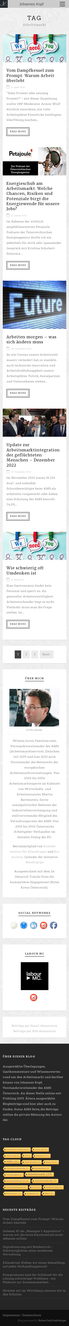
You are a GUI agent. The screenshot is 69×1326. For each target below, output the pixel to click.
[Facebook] (53, 925)
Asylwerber (33, 1193)
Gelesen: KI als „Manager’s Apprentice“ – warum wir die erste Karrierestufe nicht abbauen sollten (33, 1234)
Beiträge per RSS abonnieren (34, 1031)
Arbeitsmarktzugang (16, 1187)
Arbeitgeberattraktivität (17, 1168)
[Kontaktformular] (13, 925)
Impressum (11, 1315)
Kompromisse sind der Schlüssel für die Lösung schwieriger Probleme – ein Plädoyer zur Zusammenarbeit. (33, 1278)
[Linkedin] (33, 925)
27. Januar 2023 (19, 215)
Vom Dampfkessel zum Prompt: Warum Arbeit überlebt (30, 75)
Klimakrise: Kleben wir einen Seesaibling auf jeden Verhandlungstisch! (34, 1264)
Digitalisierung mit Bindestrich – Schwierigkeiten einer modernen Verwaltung (28, 1250)
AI (27, 1156)
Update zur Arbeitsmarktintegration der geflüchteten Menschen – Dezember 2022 (33, 455)
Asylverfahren (13, 1193)
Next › (46, 654)
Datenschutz (31, 1315)
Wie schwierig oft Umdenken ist (25, 570)
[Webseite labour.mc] (34, 976)
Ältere (49, 1193)
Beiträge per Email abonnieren (34, 1025)
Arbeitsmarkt (40, 1174)
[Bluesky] (23, 925)
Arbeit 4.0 (51, 1162)
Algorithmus (42, 1156)
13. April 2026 (18, 87)
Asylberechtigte (54, 1187)
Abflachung (12, 1156)
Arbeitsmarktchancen (17, 1181)
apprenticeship (32, 1162)
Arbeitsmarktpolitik (45, 1181)
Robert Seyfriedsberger (52, 1320)
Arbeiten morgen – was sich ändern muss (31, 339)
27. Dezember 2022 (21, 472)
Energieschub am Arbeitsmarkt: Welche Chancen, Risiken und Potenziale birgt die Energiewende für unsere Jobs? (33, 196)
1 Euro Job (41, 1149)
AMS (12, 1161)
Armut (36, 1187)
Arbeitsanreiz (41, 1168)
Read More (18, 131)
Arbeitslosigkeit (14, 1175)
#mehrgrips (35, 862)
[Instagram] (43, 925)
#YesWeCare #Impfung (17, 1149)
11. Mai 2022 (17, 579)
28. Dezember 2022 (21, 348)
